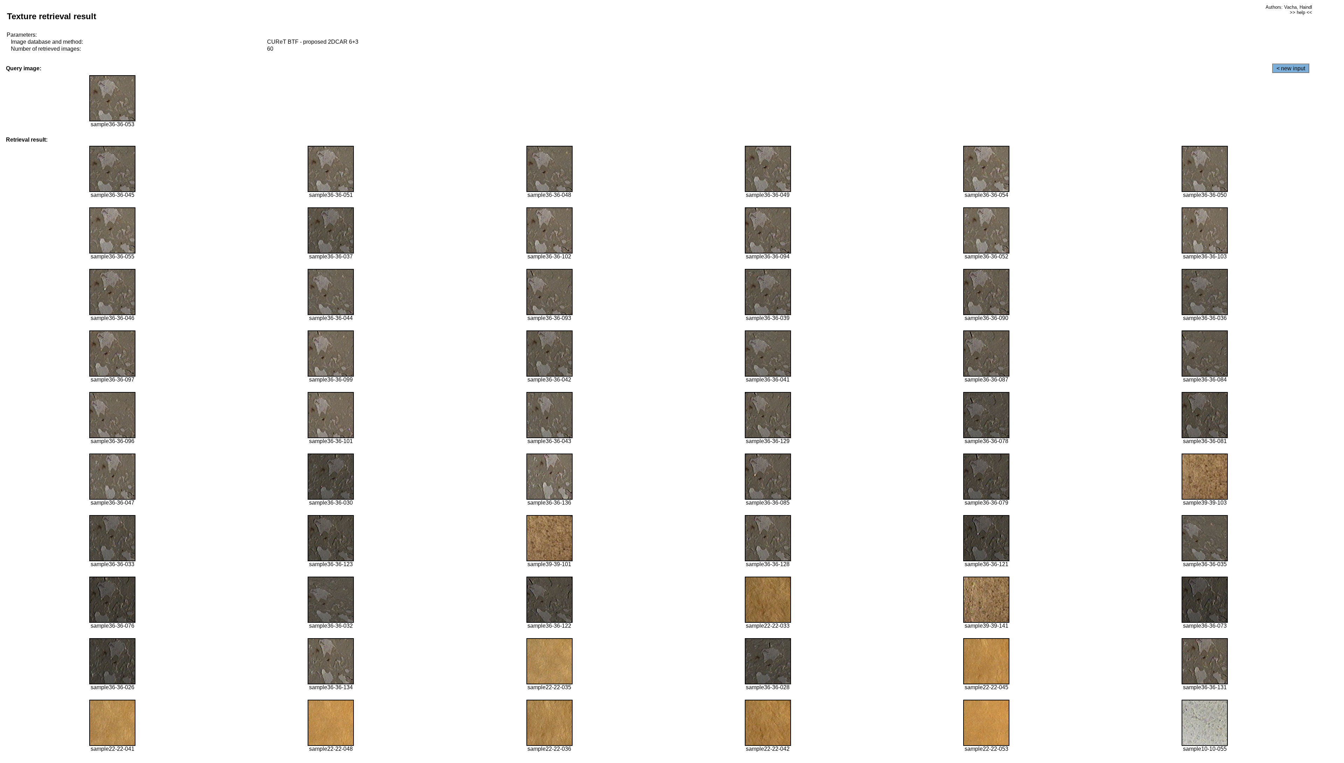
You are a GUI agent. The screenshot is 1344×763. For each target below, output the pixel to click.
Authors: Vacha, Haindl (1289, 7)
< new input (1290, 68)
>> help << (1301, 12)
